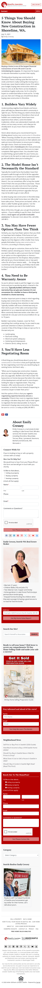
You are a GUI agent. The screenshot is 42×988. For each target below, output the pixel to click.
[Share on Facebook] (6, 414)
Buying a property (12, 476)
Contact (4, 11)
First (5, 491)
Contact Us (23, 929)
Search (34, 634)
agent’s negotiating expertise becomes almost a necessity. (17, 395)
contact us (13, 407)
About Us (10, 926)
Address (6, 610)
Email (6, 501)
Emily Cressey (9, 37)
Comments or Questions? (13, 508)
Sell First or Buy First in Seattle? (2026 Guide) (19, 745)
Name (6, 484)
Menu (38, 11)
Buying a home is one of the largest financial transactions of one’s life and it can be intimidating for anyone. (18, 68)
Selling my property (12, 473)
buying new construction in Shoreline (26, 135)
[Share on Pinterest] (2, 414)
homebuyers (20, 147)
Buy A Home (27, 919)
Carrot (38, 982)
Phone (6, 494)
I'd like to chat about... (12, 471)
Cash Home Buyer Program (25, 926)
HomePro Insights (10, 929)
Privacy (31, 929)
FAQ (37, 929)
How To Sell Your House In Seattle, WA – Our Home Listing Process (21, 923)
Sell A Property (16, 919)
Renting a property (12, 478)
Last (23, 491)
